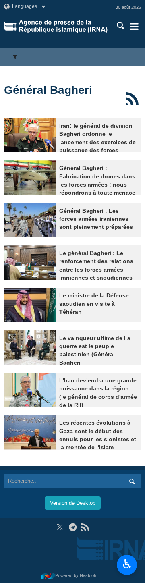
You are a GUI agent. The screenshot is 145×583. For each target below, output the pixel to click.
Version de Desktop (72, 503)
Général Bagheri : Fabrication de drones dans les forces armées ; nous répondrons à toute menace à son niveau (97, 184)
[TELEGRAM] (72, 527)
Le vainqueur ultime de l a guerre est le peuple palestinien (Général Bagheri (94, 350)
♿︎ (127, 564)
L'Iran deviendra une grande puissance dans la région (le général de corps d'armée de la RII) (98, 393)
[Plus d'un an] (30, 135)
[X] (59, 527)
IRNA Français (63, 26)
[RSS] (132, 98)
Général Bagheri (48, 90)
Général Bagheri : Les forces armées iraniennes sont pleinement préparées (96, 219)
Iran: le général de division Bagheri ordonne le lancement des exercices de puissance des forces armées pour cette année (97, 142)
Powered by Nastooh (75, 575)
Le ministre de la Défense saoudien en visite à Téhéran (94, 304)
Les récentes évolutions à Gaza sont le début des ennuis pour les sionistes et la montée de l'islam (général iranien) (97, 439)
